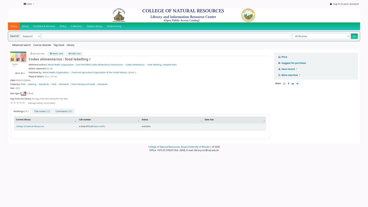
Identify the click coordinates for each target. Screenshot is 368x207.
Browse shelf (98, 126)
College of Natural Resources (30, 126)
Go (354, 36)
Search (14, 36)
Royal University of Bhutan (195, 147)
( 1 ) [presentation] (21, 111)
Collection (76, 26)
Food (23, 84)
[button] (28, 4)
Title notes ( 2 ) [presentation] (42, 111)
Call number (85, 119)
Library (70, 45)
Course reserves (42, 45)
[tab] (21, 111)
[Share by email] (284, 84)
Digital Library (94, 26)
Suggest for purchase (293, 63)
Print (284, 57)
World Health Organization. (61, 64)
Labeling (32, 84)
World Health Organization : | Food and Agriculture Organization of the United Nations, (85, 72)
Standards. (44, 84)
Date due (209, 119)
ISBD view (76, 53)
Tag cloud (59, 45)
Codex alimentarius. (135, 64)
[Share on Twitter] (297, 84)
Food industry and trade (83, 84)
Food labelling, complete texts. (162, 64)
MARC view (57, 53)
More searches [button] (290, 75)
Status (145, 119)
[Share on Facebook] (289, 84)
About (25, 26)
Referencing (114, 26)
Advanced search (21, 45)
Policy (63, 26)
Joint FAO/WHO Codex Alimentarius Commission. (99, 64)
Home (13, 26)
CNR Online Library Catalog (15, 4)
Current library (23, 119)
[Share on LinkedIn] (293, 84)
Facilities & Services (44, 26)
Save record (288, 69)
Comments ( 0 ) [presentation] (64, 111)
